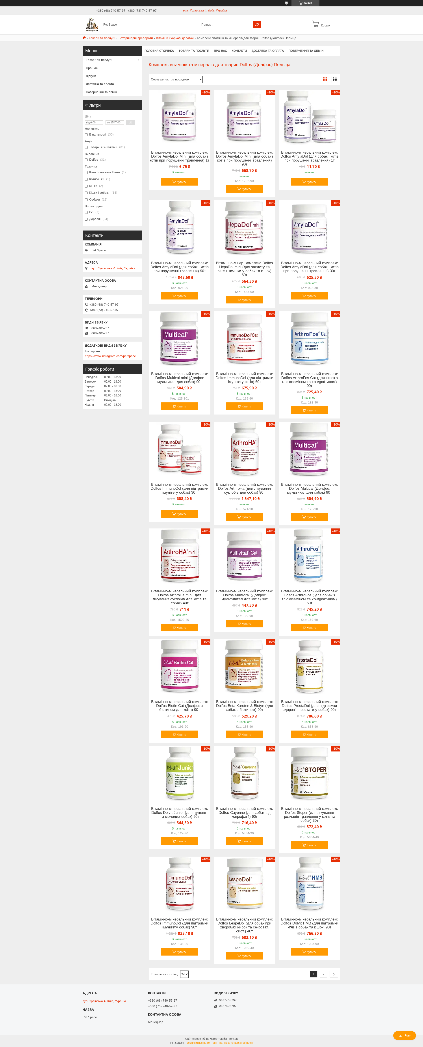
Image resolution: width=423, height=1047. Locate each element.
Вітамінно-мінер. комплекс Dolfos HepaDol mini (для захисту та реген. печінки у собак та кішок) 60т (244, 269)
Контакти (239, 50)
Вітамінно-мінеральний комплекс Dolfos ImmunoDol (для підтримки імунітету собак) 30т (179, 489)
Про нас (220, 50)
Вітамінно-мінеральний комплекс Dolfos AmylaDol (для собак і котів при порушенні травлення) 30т (309, 267)
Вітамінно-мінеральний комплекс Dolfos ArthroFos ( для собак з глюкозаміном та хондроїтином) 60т (309, 597)
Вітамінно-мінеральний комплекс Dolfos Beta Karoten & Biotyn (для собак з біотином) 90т (244, 706)
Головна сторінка (159, 50)
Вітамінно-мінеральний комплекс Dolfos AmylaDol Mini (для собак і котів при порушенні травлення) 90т (244, 158)
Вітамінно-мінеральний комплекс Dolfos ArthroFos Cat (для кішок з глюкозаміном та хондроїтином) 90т (309, 380)
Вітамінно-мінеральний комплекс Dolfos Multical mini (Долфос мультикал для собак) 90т (179, 378)
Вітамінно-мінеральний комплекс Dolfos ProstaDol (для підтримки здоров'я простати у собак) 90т (309, 706)
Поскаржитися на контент (201, 1042)
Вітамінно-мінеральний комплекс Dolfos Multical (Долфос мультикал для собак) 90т (309, 489)
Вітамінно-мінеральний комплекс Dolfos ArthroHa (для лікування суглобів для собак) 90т (244, 489)
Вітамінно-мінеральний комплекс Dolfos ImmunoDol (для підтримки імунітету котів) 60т (244, 378)
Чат (408, 1035)
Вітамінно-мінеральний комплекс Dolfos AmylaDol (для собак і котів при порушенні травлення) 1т (309, 156)
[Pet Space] (92, 24)
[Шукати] (257, 24)
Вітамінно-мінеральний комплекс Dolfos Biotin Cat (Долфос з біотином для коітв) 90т (179, 706)
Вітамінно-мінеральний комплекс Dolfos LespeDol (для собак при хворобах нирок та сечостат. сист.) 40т (244, 925)
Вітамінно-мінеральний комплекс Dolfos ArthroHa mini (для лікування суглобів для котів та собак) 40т (179, 597)
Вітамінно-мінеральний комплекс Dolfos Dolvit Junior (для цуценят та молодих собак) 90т (179, 813)
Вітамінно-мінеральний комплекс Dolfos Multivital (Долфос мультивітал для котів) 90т (244, 595)
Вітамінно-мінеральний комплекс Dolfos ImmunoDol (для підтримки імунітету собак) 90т (179, 923)
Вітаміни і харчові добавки (175, 38)
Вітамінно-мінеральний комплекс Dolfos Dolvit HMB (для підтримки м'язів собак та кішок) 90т (309, 923)
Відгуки (91, 76)
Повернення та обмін (306, 50)
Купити (182, 182)
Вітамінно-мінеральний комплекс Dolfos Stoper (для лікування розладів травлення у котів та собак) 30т (309, 815)
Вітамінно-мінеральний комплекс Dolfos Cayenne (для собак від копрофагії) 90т (244, 813)
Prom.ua (233, 1038)
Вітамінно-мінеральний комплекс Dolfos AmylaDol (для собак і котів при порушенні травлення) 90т (179, 267)
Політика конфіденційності (236, 1042)
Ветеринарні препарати (136, 38)
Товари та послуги (102, 38)
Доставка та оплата (268, 50)
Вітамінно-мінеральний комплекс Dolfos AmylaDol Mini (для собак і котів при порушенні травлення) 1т (179, 156)
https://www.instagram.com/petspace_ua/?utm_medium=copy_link (112, 356)
